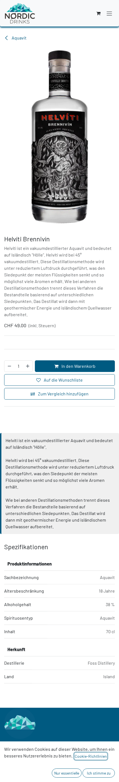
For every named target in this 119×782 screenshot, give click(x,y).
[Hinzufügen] (28, 366)
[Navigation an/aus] (109, 13)
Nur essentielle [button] (66, 773)
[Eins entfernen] (9, 366)
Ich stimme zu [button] (99, 773)
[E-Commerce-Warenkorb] (98, 13)
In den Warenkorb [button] (78, 366)
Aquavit (19, 37)
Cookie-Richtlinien (91, 756)
